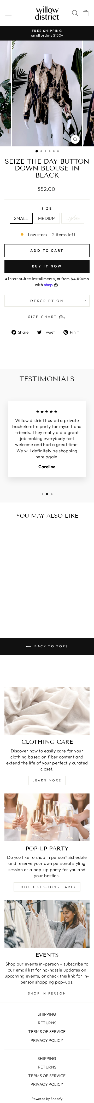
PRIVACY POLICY (47, 1040)
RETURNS (47, 1022)
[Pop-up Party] (47, 817)
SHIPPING (47, 1014)
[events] (47, 924)
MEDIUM (47, 218)
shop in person (47, 993)
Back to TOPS (50, 646)
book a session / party (46, 887)
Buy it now (47, 266)
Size (47, 208)
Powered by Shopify (47, 1098)
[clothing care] (47, 711)
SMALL (21, 218)
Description (47, 301)
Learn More (47, 780)
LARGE (73, 218)
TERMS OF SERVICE (47, 1031)
